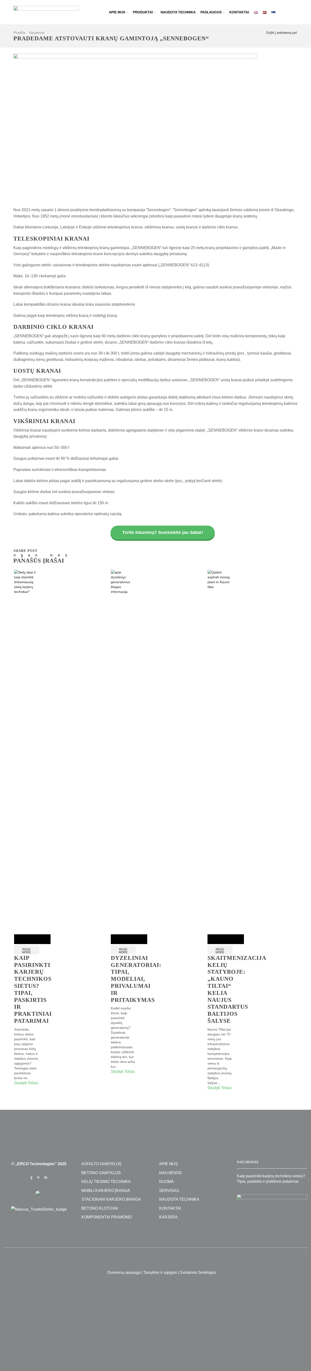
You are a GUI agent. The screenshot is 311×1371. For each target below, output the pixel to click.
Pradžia (19, 33)
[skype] (64, 555)
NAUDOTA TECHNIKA (178, 12)
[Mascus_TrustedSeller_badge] (39, 1209)
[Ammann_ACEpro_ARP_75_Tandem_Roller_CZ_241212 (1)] (272, 1214)
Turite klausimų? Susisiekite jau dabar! (162, 532)
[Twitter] (15, 555)
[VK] (29, 555)
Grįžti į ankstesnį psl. (282, 33)
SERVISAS (169, 1191)
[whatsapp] (58, 555)
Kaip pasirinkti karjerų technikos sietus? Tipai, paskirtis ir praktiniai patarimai (271, 1179)
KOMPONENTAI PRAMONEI (106, 1217)
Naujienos (36, 33)
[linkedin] (51, 555)
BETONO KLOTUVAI (99, 1208)
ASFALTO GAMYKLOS (101, 1164)
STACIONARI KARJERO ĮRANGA (111, 1199)
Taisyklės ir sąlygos (160, 1272)
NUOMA (166, 1182)
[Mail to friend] (44, 555)
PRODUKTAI (143, 12)
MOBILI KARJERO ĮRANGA (105, 1191)
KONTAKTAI (239, 12)
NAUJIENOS (170, 1173)
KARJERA (168, 1217)
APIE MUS (117, 12)
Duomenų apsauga (123, 1272)
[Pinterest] (36, 555)
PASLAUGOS (211, 12)
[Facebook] (22, 555)
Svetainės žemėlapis (198, 1272)
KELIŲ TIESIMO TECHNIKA (106, 1182)
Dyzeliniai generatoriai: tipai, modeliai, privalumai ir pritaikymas (136, 979)
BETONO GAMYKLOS (101, 1173)
